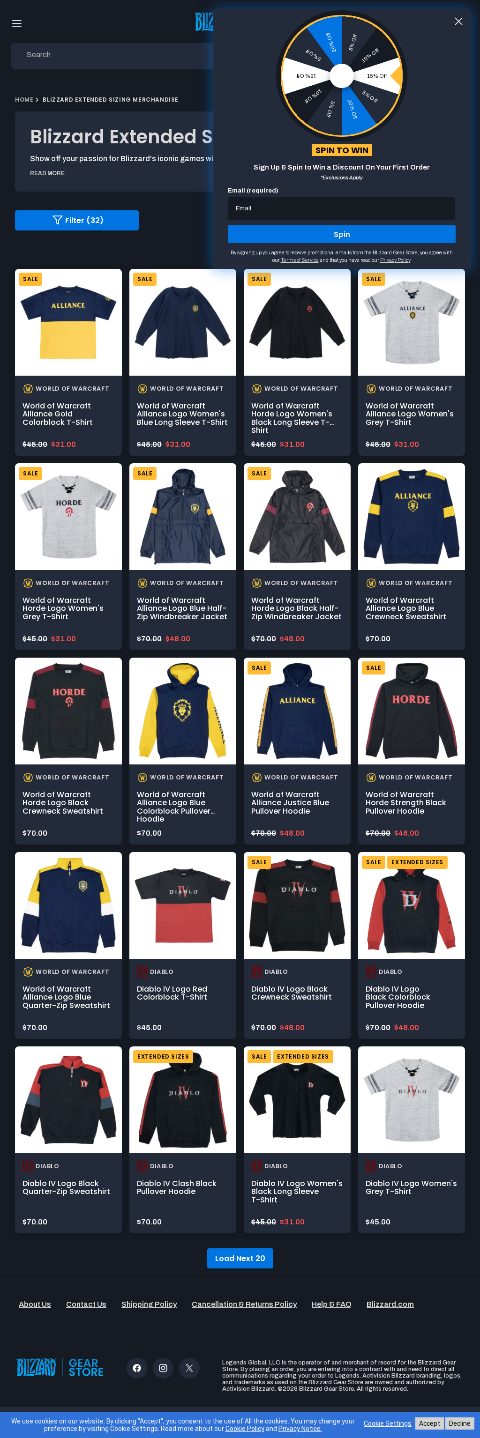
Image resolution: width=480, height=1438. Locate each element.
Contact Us (86, 1304)
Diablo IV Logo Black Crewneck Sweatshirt (291, 993)
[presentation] (68, 322)
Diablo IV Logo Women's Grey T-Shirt (411, 1187)
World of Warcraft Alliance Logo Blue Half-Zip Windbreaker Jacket (182, 608)
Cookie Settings (388, 1423)
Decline (460, 1423)
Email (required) (253, 190)
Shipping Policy (149, 1304)
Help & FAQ (332, 1304)
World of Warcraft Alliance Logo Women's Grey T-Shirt (410, 414)
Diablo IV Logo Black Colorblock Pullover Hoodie (398, 997)
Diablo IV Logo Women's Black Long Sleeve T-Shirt (297, 1191)
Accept (429, 1423)
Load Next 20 (240, 1258)
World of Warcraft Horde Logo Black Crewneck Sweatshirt (62, 802)
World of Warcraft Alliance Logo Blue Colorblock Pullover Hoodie (173, 807)
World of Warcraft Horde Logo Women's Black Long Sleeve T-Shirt (291, 418)
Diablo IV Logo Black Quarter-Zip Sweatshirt (66, 1187)
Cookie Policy (244, 1428)
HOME (24, 100)
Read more (47, 173)
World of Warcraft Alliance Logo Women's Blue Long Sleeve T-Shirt (182, 414)
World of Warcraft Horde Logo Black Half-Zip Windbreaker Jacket (296, 608)
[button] (16, 23)
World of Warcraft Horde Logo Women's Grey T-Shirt (63, 608)
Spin (342, 234)
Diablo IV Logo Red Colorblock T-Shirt (172, 993)
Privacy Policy (395, 260)
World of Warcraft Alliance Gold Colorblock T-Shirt (57, 414)
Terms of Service (300, 260)
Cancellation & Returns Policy (244, 1304)
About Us (35, 1304)
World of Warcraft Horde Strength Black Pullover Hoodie (406, 802)
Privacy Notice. (300, 1428)
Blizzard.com (390, 1304)
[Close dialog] (458, 21)
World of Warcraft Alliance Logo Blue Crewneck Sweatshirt (406, 608)
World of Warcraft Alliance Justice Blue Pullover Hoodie (290, 802)
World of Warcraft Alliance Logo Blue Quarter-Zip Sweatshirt (66, 997)
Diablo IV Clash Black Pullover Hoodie (177, 1187)
